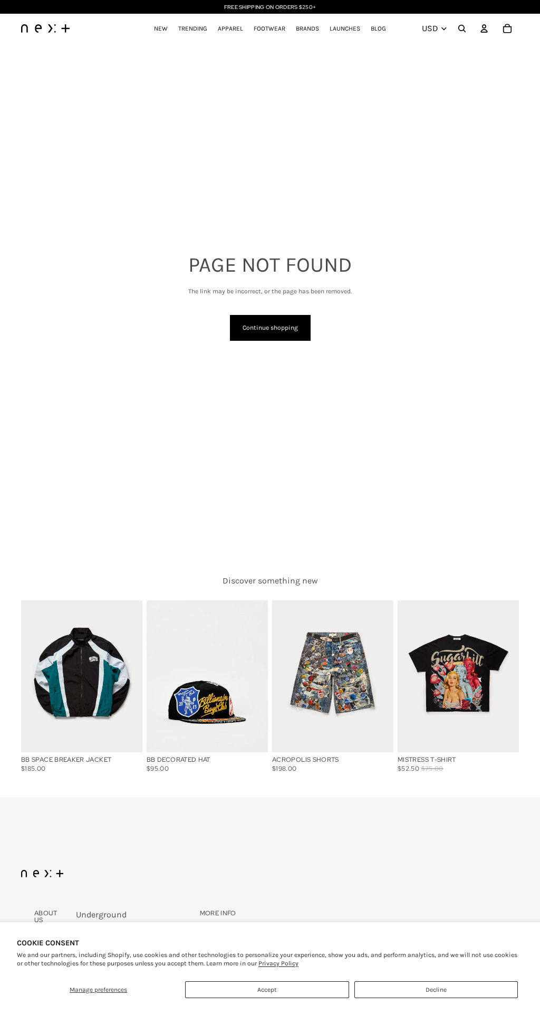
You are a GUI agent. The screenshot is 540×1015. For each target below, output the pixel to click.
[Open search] (462, 28)
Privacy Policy (278, 963)
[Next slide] (260, 675)
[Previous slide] (155, 675)
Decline (436, 989)
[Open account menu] (484, 28)
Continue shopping (270, 327)
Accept (267, 989)
